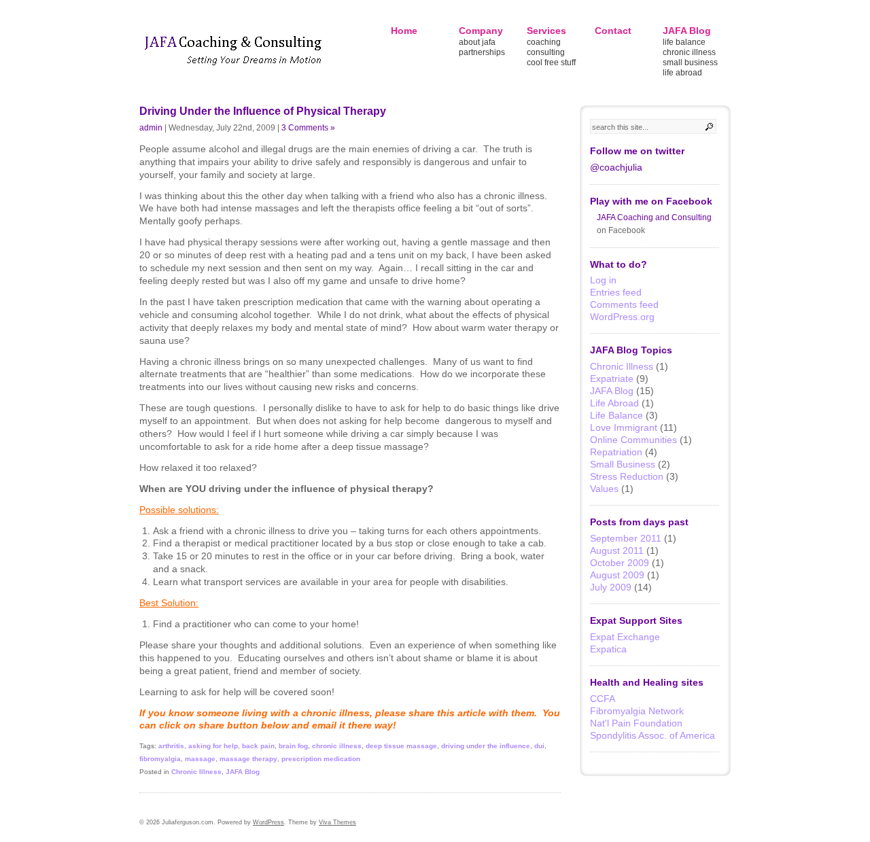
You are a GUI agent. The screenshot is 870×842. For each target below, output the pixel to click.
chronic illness (337, 746)
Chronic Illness (689, 52)
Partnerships (482, 52)
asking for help (213, 746)
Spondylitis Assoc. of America (652, 735)
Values (604, 488)
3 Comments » (308, 127)
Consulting (546, 52)
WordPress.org (622, 316)
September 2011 (625, 538)
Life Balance (684, 42)
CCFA (602, 698)
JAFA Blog (687, 30)
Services (546, 30)
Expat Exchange (625, 636)
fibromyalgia (160, 758)
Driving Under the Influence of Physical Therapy (262, 111)
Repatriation (616, 451)
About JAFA (477, 42)
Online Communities (633, 439)
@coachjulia (616, 167)
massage (200, 758)
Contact (613, 30)
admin (150, 127)
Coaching (544, 42)
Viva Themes (337, 822)
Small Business (690, 62)
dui (539, 746)
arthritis (171, 746)
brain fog (293, 746)
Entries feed (616, 292)
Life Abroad (682, 72)
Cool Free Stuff (551, 62)
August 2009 (617, 574)
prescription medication (320, 758)
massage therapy (248, 758)
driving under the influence (485, 746)
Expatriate (611, 378)
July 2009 (610, 587)
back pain (258, 746)
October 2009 (619, 562)
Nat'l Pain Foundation (636, 723)
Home (404, 30)
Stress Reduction (626, 476)
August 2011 (617, 550)
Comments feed (624, 304)
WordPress (268, 822)
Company (481, 30)
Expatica (608, 649)
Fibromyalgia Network (637, 710)
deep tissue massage (401, 746)
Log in (603, 280)
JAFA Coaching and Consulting (654, 217)
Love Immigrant (623, 427)
